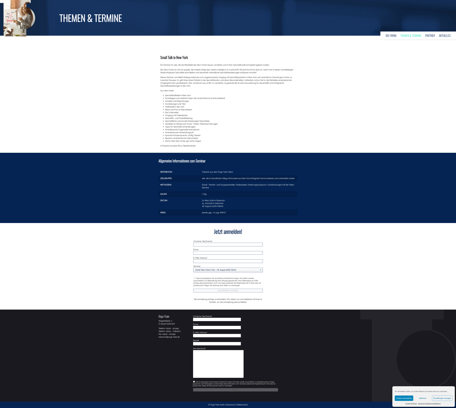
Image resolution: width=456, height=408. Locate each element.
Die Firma (391, 35)
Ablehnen (422, 398)
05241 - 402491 (172, 328)
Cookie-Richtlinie (411, 403)
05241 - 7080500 (173, 331)
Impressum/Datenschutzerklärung (429, 403)
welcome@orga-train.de (169, 337)
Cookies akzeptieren (404, 398)
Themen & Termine (410, 35)
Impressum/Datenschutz (237, 405)
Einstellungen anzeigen (442, 398)
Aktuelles (445, 35)
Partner (430, 35)
